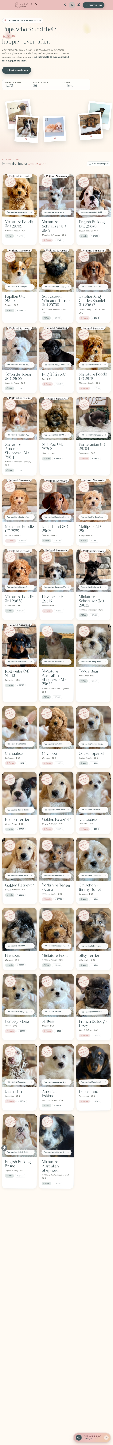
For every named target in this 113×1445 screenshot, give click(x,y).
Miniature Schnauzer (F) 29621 (54, 226)
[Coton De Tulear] (56, 1422)
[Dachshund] (93, 1065)
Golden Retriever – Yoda (56, 1312)
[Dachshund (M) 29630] (56, 500)
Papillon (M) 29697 (15, 298)
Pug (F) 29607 (54, 374)
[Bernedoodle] (19, 1213)
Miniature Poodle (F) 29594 (19, 528)
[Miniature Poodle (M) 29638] (19, 570)
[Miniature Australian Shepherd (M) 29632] (56, 645)
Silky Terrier (89, 955)
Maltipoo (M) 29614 (90, 528)
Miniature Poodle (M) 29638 (19, 598)
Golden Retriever (56, 819)
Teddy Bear (89, 671)
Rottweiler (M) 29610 (17, 673)
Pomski (11, 1382)
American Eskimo (50, 1093)
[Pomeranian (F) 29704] (93, 418)
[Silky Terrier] (93, 929)
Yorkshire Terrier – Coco (56, 887)
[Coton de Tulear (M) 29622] (19, 348)
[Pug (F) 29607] (56, 348)
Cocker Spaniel (91, 753)
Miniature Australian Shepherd (50, 1166)
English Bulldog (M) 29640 (92, 224)
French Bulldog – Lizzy (93, 1023)
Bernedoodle (16, 1239)
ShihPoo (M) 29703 (52, 446)
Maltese (48, 1021)
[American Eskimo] (56, 1065)
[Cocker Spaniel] (93, 727)
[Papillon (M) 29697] (19, 270)
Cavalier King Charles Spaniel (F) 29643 (92, 300)
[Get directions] (65, 5)
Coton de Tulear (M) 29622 (18, 376)
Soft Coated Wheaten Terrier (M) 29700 (56, 300)
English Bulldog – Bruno (19, 1163)
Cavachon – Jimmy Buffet (90, 887)
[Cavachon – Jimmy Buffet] (93, 859)
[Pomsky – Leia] (19, 995)
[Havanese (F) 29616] (56, 570)
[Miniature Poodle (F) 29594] (19, 500)
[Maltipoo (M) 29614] (93, 500)
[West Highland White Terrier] (93, 1135)
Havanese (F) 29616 (53, 598)
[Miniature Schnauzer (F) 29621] (56, 195)
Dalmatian (13, 1091)
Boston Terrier (17, 819)
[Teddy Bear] (93, 645)
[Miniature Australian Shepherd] (56, 1135)
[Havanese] (93, 1283)
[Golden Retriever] (56, 793)
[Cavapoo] (56, 727)
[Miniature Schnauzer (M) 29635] (93, 570)
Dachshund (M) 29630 (55, 528)
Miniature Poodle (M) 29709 (19, 224)
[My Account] (79, 5)
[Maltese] (56, 995)
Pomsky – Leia (17, 1021)
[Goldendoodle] (19, 1283)
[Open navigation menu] (11, 5)
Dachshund (88, 1091)
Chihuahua (14, 753)
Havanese (87, 1309)
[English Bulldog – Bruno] (19, 1135)
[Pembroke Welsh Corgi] (93, 1422)
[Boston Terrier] (19, 793)
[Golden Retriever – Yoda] (56, 1283)
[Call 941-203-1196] (72, 5)
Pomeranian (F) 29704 (92, 446)
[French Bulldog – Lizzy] (93, 995)
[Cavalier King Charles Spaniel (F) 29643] (93, 270)
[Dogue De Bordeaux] (93, 1213)
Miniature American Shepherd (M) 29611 (17, 451)
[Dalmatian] (19, 1065)
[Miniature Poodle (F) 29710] (93, 348)
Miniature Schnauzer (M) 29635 (91, 601)
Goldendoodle (17, 1309)
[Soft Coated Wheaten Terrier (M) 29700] (56, 270)
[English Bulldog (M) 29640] (93, 196)
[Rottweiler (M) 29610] (19, 645)
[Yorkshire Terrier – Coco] (56, 859)
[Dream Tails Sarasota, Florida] (26, 5)
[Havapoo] (19, 929)
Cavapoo (49, 753)
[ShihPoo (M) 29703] (56, 418)
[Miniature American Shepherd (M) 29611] (19, 418)
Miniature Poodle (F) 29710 (93, 376)
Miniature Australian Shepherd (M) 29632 (53, 677)
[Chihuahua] (19, 727)
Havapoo (12, 955)
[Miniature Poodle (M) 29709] (19, 196)
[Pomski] (19, 1356)
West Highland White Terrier (91, 1163)
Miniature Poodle (56, 955)
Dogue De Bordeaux (87, 1241)
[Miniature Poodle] (56, 929)
